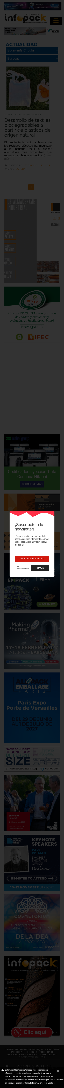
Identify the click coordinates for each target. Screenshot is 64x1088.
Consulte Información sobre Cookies (39, 1083)
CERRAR (40, 568)
